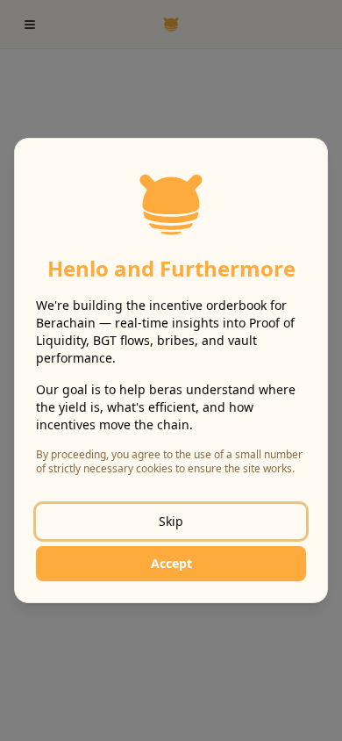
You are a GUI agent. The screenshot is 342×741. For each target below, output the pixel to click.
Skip (171, 521)
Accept (171, 563)
